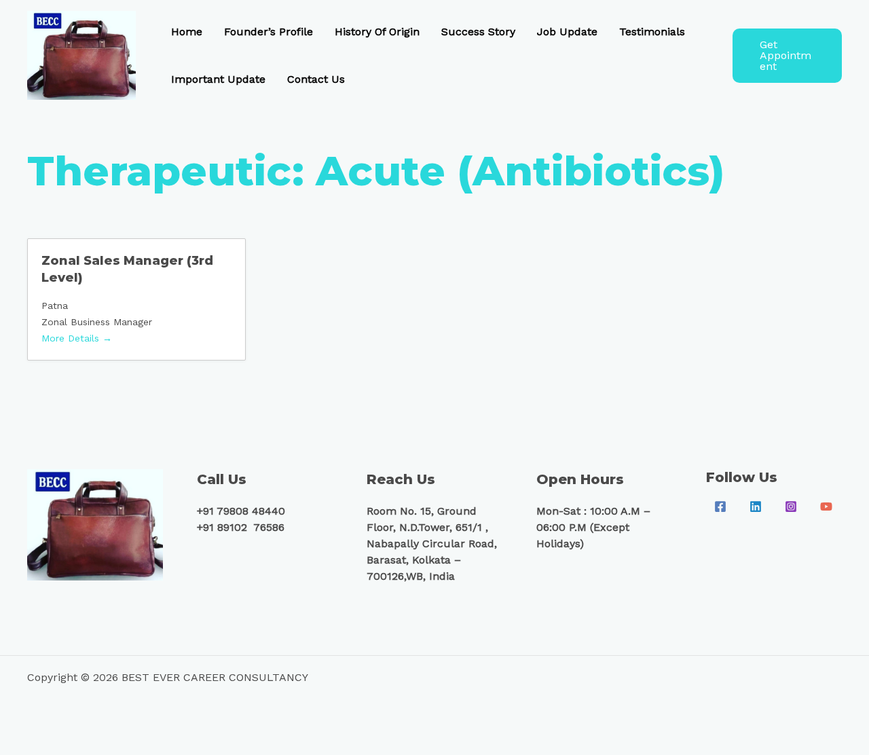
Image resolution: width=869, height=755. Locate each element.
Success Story (478, 31)
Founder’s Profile (268, 31)
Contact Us (316, 79)
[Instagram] (791, 506)
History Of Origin (377, 31)
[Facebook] (720, 506)
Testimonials (652, 31)
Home (186, 31)
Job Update (567, 31)
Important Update (218, 79)
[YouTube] (826, 506)
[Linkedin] (755, 506)
